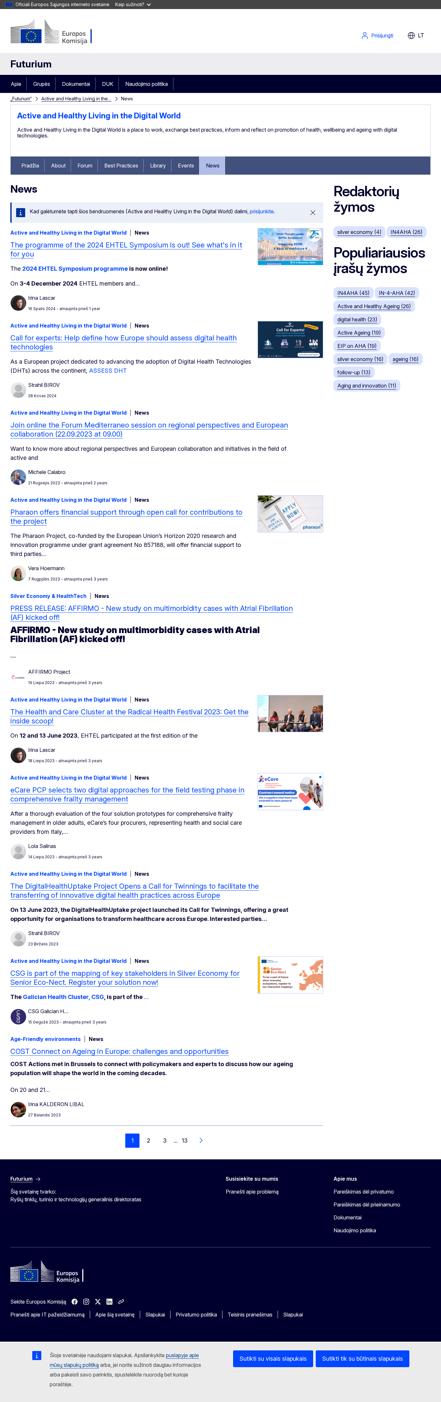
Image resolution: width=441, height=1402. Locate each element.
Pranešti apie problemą (252, 1191)
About (58, 165)
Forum (84, 165)
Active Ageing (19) (359, 332)
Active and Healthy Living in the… (76, 98)
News (213, 165)
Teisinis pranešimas (250, 1314)
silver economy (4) (359, 232)
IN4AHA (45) (353, 293)
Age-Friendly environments (45, 1039)
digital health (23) (357, 319)
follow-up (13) (354, 372)
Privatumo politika (196, 1314)
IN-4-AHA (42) (397, 293)
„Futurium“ (21, 98)
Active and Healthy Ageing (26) (374, 306)
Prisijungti (382, 35)
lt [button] (421, 35)
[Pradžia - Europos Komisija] (62, 32)
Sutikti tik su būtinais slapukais (362, 1358)
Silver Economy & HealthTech (48, 596)
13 (185, 1140)
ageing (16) (406, 359)
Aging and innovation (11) (366, 385)
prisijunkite (262, 211)
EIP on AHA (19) (357, 346)
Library (158, 165)
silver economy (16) (360, 359)
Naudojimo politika (146, 84)
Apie (16, 84)
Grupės (41, 84)
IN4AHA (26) (407, 232)
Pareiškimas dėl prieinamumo (366, 1204)
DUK (107, 84)
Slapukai (155, 1314)
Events (186, 165)
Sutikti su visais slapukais (273, 1358)
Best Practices (121, 165)
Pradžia (30, 165)
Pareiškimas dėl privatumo (363, 1191)
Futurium (31, 64)
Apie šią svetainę (115, 1314)
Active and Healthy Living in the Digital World (99, 115)
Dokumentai (76, 84)
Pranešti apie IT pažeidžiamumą (47, 1314)
